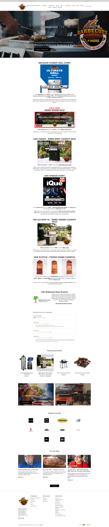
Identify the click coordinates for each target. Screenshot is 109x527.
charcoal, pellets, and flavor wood (58, 282)
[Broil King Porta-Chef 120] (63, 362)
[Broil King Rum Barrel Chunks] (82, 362)
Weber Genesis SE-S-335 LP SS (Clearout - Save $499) (45, 373)
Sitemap (57, 512)
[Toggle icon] (85, 6)
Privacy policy (58, 503)
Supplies (32, 499)
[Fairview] (62, 421)
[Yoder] (62, 439)
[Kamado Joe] (31, 430)
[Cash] (80, 524)
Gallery (82, 5)
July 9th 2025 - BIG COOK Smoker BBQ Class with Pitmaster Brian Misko (79, 470)
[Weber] (47, 439)
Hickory (40, 278)
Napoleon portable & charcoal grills (67, 96)
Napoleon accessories (57, 97)
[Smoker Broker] (62, 430)
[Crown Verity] (47, 421)
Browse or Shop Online (42, 49)
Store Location (58, 514)
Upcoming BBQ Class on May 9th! (28, 470)
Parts (32, 502)
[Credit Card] (82, 524)
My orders (45, 499)
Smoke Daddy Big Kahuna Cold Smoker (26, 373)
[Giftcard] (87, 524)
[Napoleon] (47, 430)
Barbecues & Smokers (35, 497)
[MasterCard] (84, 524)
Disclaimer (57, 502)
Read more (21, 477)
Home (28, 5)
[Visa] (86, 524)
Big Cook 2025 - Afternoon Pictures (53, 470)
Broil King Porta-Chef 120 (63, 373)
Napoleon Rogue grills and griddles (42, 96)
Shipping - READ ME (57, 7)
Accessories (33, 501)
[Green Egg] (78, 421)
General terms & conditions (58, 500)
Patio (32, 504)
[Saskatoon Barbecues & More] (22, 6)
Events (73, 5)
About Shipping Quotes (60, 515)
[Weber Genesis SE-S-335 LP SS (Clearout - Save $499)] (45, 362)
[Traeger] (78, 430)
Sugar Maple (47, 278)
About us (57, 497)
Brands (49, 7)
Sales (78, 5)
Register (44, 497)
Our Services (68, 5)
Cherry (35, 278)
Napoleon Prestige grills (61, 94)
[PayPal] (89, 524)
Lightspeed (41, 524)
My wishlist (45, 501)
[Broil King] (31, 421)
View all (54, 485)
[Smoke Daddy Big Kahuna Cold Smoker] (26, 362)
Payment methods (59, 505)
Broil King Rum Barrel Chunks (82, 373)
